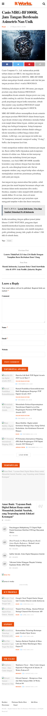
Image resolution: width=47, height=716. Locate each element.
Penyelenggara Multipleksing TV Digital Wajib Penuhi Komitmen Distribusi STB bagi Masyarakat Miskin (26, 529)
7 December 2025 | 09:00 (24, 400)
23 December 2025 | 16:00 (24, 384)
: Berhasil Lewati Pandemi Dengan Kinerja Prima (25, 543)
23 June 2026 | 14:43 (27, 604)
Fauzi (4, 26)
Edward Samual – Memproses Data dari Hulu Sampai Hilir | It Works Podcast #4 (29, 680)
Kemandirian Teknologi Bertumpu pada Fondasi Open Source (28, 631)
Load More (23, 455)
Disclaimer (5, 705)
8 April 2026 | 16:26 (27, 615)
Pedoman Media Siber (19, 702)
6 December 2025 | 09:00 (24, 418)
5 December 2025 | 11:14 (34, 447)
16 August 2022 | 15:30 (30, 673)
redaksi (18, 673)
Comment (5, 296)
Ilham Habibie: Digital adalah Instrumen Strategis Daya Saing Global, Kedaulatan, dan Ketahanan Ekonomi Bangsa (30, 427)
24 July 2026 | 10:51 (27, 649)
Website (5, 349)
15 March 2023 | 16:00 (18, 27)
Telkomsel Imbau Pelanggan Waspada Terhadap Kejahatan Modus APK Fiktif (25, 563)
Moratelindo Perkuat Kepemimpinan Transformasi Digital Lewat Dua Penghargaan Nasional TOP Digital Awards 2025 (29, 408)
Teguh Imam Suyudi (22, 381)
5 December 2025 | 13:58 (29, 434)
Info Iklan (34, 702)
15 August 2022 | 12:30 (30, 686)
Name (5, 327)
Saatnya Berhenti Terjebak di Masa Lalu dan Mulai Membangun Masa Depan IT (29, 643)
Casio (9, 241)
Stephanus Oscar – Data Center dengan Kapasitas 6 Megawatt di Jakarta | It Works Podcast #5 (30, 667)
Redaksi (4, 702)
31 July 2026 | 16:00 (27, 636)
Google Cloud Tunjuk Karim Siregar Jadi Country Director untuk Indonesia (30, 599)
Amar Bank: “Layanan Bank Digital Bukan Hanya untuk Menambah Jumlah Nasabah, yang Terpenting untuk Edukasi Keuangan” (18, 510)
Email (5, 338)
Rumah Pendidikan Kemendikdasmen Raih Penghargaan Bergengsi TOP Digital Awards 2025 (30, 391)
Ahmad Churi (20, 447)
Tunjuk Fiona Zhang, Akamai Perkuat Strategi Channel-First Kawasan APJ (30, 610)
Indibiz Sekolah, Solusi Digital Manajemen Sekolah (26, 554)
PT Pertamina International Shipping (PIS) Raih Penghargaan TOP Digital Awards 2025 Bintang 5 (29, 441)
